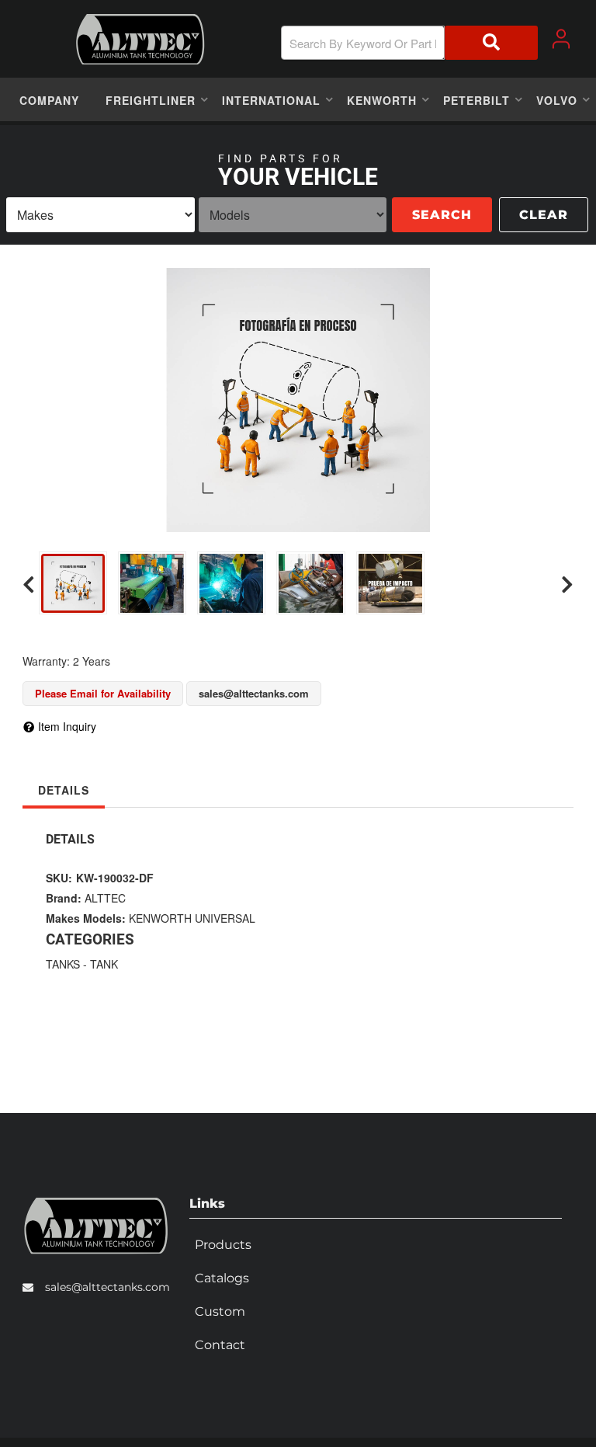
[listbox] (100, 214)
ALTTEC (105, 898)
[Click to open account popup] (561, 39)
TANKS (63, 964)
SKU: (59, 877)
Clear (543, 214)
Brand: (63, 898)
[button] (410, 43)
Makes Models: (86, 918)
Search (442, 214)
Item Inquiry (67, 726)
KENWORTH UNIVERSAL (192, 918)
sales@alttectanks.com (107, 1287)
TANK (104, 964)
